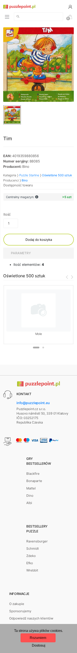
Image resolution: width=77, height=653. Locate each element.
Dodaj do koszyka (38, 240)
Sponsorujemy (20, 611)
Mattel (31, 488)
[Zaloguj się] (70, 6)
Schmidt (32, 548)
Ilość (7, 214)
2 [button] (43, 347)
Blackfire (33, 474)
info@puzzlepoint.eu (33, 403)
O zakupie (16, 604)
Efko (29, 563)
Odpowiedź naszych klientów (31, 618)
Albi (29, 503)
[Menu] (7, 16)
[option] (38, 64)
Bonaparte (34, 481)
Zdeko (31, 556)
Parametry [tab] (21, 253)
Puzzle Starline (29, 175)
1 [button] (36, 347)
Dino (29, 496)
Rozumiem (38, 638)
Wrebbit (32, 570)
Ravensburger (37, 541)
